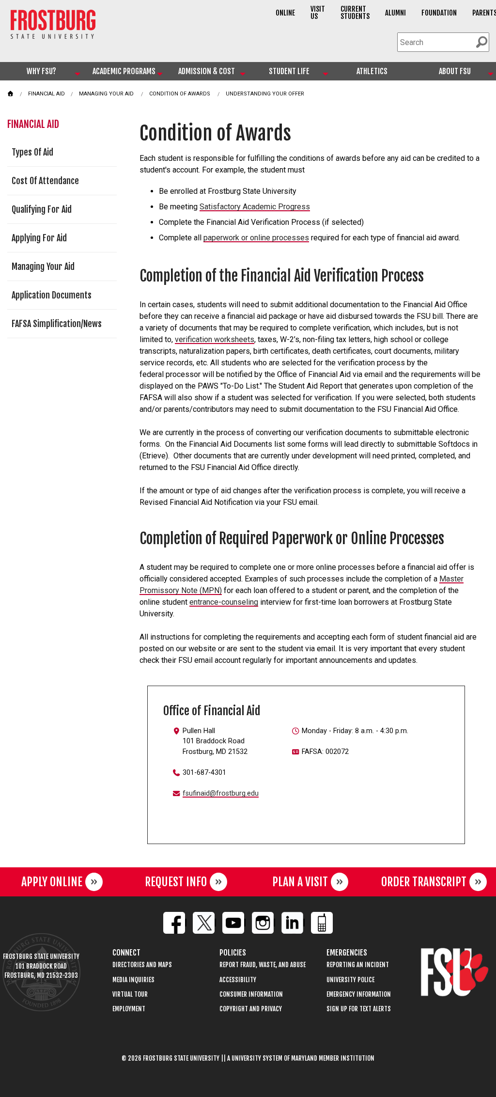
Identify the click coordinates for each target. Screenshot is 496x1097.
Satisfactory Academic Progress (255, 206)
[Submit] (481, 42)
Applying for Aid (39, 238)
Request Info (176, 882)
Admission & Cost (206, 71)
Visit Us (317, 12)
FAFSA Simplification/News (57, 323)
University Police (350, 980)
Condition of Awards (179, 94)
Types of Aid (32, 152)
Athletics (372, 71)
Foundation (439, 12)
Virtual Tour (130, 994)
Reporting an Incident (357, 965)
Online (285, 12)
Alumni (395, 12)
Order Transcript (423, 882)
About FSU (455, 71)
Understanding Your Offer (265, 94)
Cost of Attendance (45, 180)
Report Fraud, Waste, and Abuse (262, 965)
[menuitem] (41, 71)
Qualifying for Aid (42, 209)
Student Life (289, 71)
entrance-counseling (223, 602)
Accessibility (237, 980)
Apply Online (51, 882)
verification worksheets (214, 339)
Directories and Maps (142, 965)
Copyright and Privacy (250, 1009)
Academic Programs (124, 71)
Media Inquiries (133, 980)
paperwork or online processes (256, 237)
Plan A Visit (300, 882)
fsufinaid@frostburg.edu (221, 793)
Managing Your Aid (106, 94)
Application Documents (52, 295)
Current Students (355, 12)
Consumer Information (251, 994)
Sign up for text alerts (358, 1009)
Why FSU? (41, 71)
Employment (128, 1009)
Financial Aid (46, 94)
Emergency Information (358, 994)
